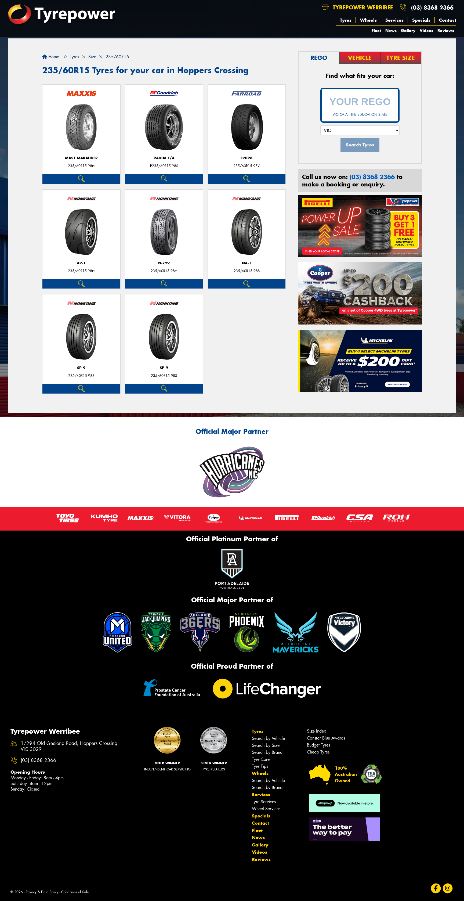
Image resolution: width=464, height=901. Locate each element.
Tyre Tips (260, 766)
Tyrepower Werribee (362, 7)
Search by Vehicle (268, 738)
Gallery (408, 30)
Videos (426, 30)
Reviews (445, 30)
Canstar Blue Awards (326, 738)
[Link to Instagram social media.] (448, 888)
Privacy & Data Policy (42, 892)
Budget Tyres (318, 745)
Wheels (368, 20)
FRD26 (246, 158)
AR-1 (81, 263)
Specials (421, 20)
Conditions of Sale (75, 892)
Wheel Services (266, 809)
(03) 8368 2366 (432, 7)
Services (394, 20)
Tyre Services (264, 802)
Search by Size (266, 745)
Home (53, 57)
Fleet (376, 30)
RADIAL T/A (164, 158)
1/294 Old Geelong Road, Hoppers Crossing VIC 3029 (69, 746)
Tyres (345, 20)
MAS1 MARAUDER (81, 158)
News (391, 30)
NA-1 (246, 263)
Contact (447, 20)
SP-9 (81, 368)
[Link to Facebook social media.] (436, 888)
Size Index (316, 731)
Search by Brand (267, 752)
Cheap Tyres (318, 752)
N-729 (164, 263)
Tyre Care (261, 759)
